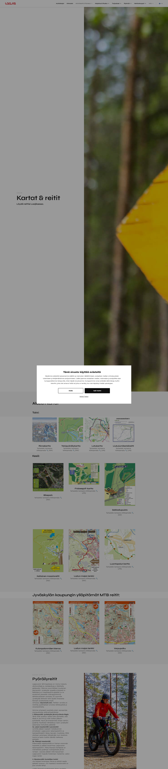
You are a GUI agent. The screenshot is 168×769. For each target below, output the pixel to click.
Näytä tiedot (84, 396)
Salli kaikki (97, 390)
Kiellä (71, 390)
